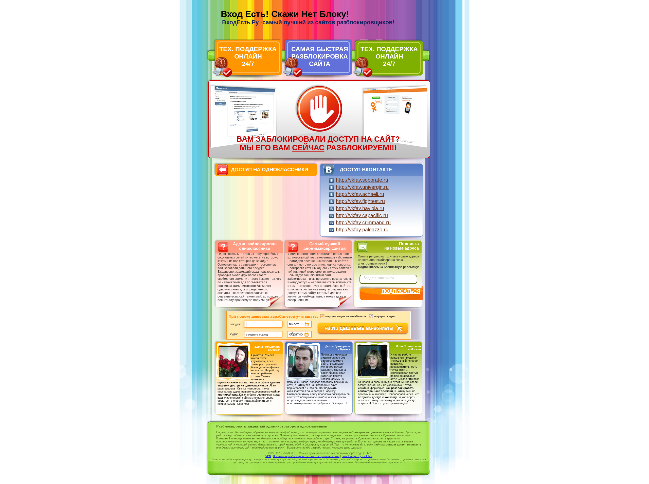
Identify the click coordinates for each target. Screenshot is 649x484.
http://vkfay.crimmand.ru (363, 222)
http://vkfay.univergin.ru (362, 187)
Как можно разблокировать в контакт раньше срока (306, 456)
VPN (268, 456)
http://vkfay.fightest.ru (360, 201)
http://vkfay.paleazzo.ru (362, 229)
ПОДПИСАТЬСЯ (401, 291)
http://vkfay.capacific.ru (362, 215)
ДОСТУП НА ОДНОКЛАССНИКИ (269, 169)
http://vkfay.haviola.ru (360, 208)
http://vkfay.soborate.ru (362, 180)
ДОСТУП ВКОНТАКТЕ (366, 169)
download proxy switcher (357, 456)
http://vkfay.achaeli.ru (360, 194)
